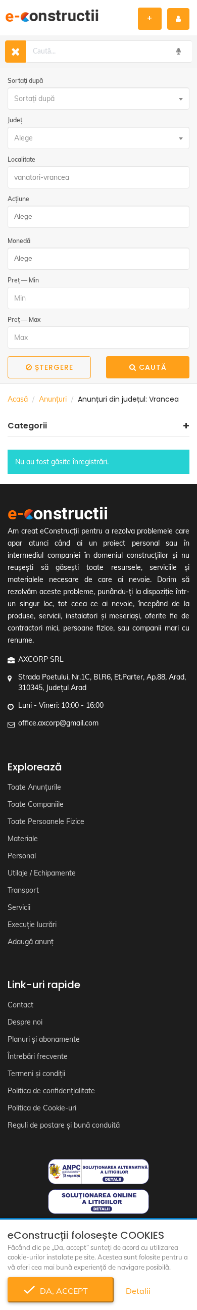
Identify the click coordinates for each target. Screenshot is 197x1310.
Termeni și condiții (36, 1073)
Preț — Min (23, 280)
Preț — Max (24, 319)
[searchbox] (95, 216)
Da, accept (61, 1291)
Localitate (21, 159)
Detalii (138, 1291)
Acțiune (18, 199)
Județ (15, 120)
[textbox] (98, 98)
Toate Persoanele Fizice (46, 821)
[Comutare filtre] (15, 51)
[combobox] (98, 98)
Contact (20, 1004)
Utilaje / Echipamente (42, 873)
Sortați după (25, 80)
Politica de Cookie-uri (42, 1107)
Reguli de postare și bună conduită (64, 1125)
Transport (23, 890)
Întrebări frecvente (38, 1056)
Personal (22, 855)
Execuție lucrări (32, 924)
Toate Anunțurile (34, 787)
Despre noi (25, 1022)
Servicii (19, 907)
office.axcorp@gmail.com (58, 722)
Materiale (23, 838)
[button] (98, 426)
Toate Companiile (36, 804)
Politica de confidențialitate (51, 1090)
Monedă (19, 241)
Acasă (18, 399)
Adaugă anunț (31, 941)
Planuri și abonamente (44, 1039)
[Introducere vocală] (178, 51)
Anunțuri (53, 399)
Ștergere (54, 367)
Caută (153, 367)
